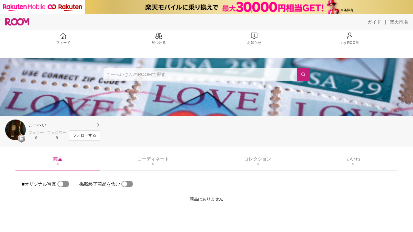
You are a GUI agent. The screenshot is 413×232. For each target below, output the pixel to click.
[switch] (63, 184)
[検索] (303, 74)
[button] (15, 130)
